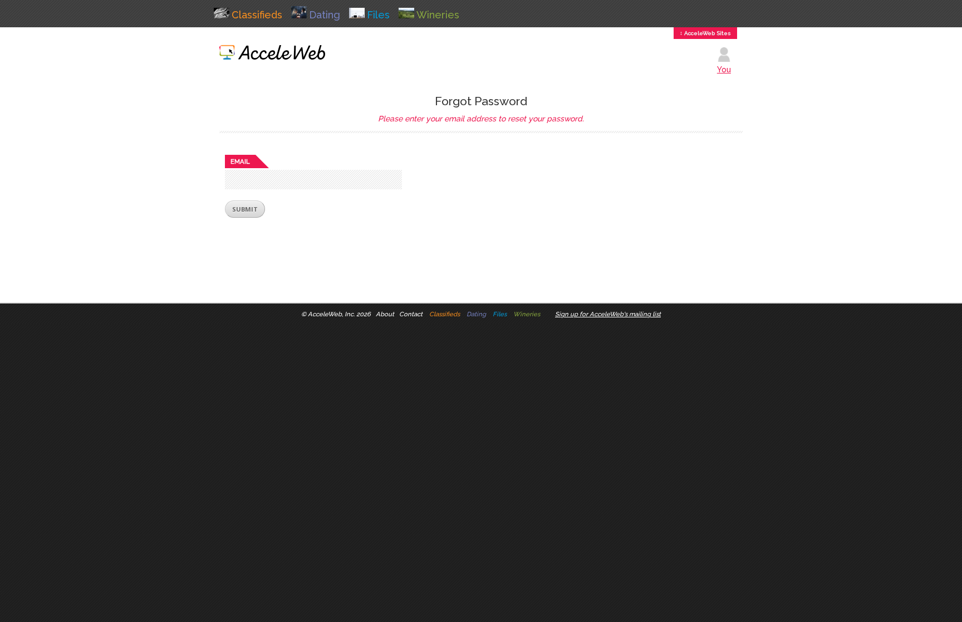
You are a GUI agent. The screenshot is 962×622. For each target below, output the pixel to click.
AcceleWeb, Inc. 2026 (339, 314)
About (385, 314)
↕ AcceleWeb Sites (705, 33)
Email (240, 161)
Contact (411, 314)
